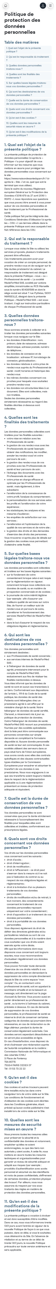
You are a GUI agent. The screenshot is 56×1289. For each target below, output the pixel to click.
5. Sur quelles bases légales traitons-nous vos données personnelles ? (26, 85)
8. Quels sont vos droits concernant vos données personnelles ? (28, 111)
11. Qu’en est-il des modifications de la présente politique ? (26, 133)
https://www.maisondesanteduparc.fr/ (25, 178)
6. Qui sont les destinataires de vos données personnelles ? (25, 93)
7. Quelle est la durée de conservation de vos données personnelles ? (27, 102)
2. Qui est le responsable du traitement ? (27, 58)
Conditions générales (25, 1104)
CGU (32, 230)
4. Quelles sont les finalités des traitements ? (23, 76)
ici (17, 741)
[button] (50, 5)
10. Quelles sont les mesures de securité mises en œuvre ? (23, 125)
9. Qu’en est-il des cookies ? (21, 117)
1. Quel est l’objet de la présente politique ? (23, 50)
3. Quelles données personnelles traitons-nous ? (24, 67)
